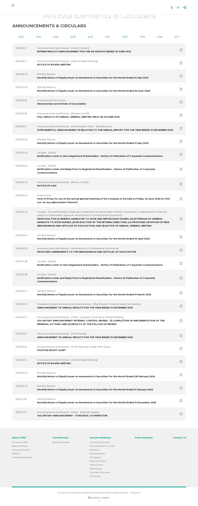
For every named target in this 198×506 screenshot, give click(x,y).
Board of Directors (20, 446)
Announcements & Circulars (102, 446)
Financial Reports (97, 453)
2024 (55, 36)
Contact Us (179, 437)
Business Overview (61, 442)
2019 (142, 36)
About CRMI (19, 437)
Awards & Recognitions (22, 457)
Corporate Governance (100, 472)
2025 (38, 36)
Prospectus (94, 450)
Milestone (16, 453)
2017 (177, 36)
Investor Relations (100, 437)
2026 (21, 36)
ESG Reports (95, 457)
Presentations (96, 468)
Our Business (60, 437)
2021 (107, 36)
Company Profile (19, 442)
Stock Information (98, 461)
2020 (125, 36)
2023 (73, 36)
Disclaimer (136, 493)
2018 (159, 36)
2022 (90, 36)
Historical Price (96, 465)
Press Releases (144, 437)
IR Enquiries (95, 476)
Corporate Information (100, 442)
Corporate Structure (21, 450)
